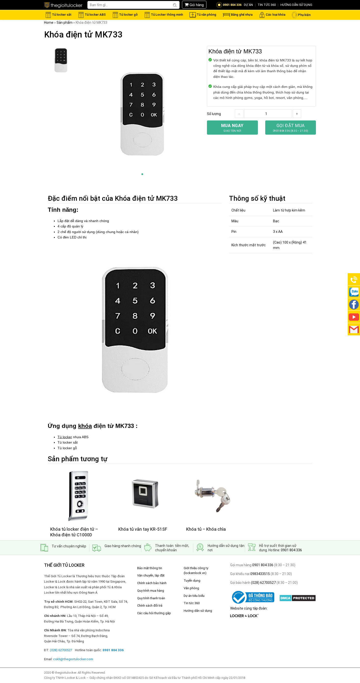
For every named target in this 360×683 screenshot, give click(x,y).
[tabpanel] (142, 114)
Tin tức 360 (192, 603)
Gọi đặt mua (290, 127)
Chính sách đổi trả (149, 605)
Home (48, 22)
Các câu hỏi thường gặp (154, 613)
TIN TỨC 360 (267, 5)
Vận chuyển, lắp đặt (151, 575)
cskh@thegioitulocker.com (73, 659)
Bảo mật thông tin (149, 568)
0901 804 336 (291, 550)
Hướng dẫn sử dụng (198, 610)
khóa (85, 426)
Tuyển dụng (192, 580)
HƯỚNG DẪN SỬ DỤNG (296, 5)
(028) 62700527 (263, 583)
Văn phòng (191, 588)
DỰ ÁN (248, 5)
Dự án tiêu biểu (194, 596)
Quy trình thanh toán (151, 598)
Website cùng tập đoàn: (248, 608)
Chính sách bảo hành (152, 583)
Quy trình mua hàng (150, 590)
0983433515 (260, 574)
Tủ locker (65, 437)
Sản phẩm (64, 22)
